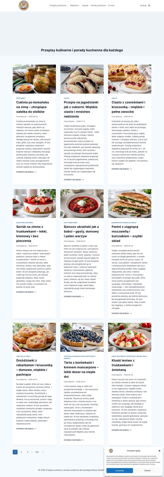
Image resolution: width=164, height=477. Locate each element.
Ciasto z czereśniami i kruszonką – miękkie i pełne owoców (128, 107)
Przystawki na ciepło (127, 222)
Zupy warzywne (70, 222)
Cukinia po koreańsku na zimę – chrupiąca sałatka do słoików (32, 107)
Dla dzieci (26, 356)
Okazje (85, 5)
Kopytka (135, 356)
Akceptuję (120, 471)
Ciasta (66, 98)
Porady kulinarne (98, 5)
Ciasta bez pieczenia (24, 222)
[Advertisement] (82, 27)
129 (36, 452)
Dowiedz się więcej (26, 172)
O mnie (111, 5)
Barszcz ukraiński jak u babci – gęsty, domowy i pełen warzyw (81, 231)
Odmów (147, 471)
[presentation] (34, 79)
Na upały (82, 356)
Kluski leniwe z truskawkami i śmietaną (123, 365)
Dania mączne (117, 356)
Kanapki (115, 222)
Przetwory (20, 98)
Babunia (23, 116)
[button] (159, 451)
